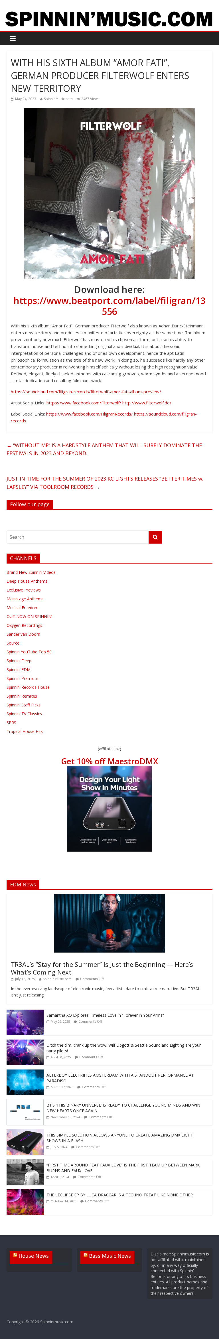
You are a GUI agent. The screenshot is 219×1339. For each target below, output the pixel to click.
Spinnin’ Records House (28, 687)
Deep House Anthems (27, 581)
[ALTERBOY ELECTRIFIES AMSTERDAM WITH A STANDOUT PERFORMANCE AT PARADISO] (25, 1072)
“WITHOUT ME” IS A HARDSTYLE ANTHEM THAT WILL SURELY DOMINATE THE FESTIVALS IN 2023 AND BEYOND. (105, 449)
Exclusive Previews (24, 590)
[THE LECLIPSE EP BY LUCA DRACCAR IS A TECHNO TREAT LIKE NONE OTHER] (25, 1192)
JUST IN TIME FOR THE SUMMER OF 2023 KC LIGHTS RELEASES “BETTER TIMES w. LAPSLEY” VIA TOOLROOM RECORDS (105, 482)
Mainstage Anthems (25, 598)
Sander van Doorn (23, 634)
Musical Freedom (22, 607)
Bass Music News (110, 1255)
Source (13, 643)
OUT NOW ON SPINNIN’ (29, 616)
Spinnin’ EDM (19, 669)
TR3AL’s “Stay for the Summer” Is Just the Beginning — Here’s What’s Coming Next (102, 968)
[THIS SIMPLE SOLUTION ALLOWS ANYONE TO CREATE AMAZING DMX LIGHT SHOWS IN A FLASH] (25, 1132)
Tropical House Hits (25, 731)
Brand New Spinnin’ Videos (31, 572)
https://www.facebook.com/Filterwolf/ (83, 403)
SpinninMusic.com (58, 98)
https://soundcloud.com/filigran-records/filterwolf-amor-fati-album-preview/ (86, 391)
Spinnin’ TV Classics (24, 713)
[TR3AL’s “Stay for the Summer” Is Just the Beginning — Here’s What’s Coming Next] (109, 897)
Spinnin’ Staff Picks (23, 705)
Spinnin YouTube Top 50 (29, 652)
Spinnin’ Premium (22, 678)
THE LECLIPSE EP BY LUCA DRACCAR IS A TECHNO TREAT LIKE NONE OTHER (119, 1195)
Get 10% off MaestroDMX (109, 761)
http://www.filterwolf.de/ (146, 403)
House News (34, 1255)
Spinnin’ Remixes (22, 696)
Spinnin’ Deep (19, 660)
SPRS (11, 722)
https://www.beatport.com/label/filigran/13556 (109, 305)
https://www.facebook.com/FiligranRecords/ (89, 414)
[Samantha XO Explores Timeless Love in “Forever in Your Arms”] (25, 1012)
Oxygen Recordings (24, 625)
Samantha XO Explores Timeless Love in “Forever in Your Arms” (105, 1015)
